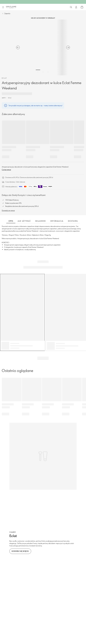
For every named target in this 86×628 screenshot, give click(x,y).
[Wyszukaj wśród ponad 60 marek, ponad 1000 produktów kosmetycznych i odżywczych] (71, 7)
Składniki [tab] (40, 221)
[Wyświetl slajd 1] (38, 72)
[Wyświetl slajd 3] (48, 72)
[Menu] (3, 7)
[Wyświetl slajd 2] (43, 72)
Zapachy (7, 13)
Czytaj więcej (6, 170)
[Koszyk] (82, 7)
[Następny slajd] (68, 47)
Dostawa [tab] (73, 221)
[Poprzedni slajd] (18, 47)
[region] (43, 47)
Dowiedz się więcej (8, 210)
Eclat (4, 78)
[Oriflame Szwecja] (11, 7)
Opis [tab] (11, 221)
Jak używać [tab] (24, 221)
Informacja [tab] (56, 221)
